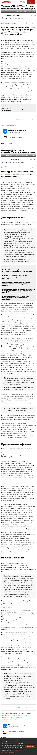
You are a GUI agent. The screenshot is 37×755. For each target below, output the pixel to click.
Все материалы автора (8, 23)
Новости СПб (5, 716)
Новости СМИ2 (6, 143)
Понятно (30, 746)
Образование (18, 718)
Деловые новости (16, 716)
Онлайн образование (11, 714)
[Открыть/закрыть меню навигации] (21, 2)
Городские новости (11, 125)
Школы (16, 720)
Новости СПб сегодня (25, 714)
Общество (4, 718)
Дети (11, 718)
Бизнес (25, 716)
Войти (30, 2)
